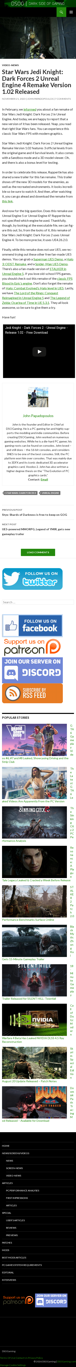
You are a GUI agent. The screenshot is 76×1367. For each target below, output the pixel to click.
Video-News (10, 65)
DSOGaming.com (66, 1361)
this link (7, 201)
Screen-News (14, 1168)
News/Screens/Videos (15, 1153)
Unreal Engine (50, 493)
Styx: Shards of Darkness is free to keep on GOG (34, 512)
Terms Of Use (7, 1357)
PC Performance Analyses (22, 1190)
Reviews (11, 1227)
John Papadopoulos (40, 98)
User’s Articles (15, 1220)
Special (6, 1212)
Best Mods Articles (14, 1257)
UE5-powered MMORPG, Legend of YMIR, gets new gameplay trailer (36, 529)
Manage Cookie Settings (13, 1365)
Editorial (8, 1272)
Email (44, 479)
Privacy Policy (35, 1357)
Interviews (9, 1279)
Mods (5, 1250)
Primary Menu (71, 12)
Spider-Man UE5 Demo (51, 264)
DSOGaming (8, 1351)
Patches (7, 1242)
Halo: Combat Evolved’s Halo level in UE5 (35, 288)
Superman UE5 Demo (48, 259)
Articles (7, 1183)
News (9, 1160)
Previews (12, 1235)
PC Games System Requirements (22, 1265)
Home (6, 1145)
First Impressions (17, 1197)
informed (30, 109)
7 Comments (63, 98)
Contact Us (22, 1357)
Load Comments (38, 552)
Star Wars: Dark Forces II (20, 493)
